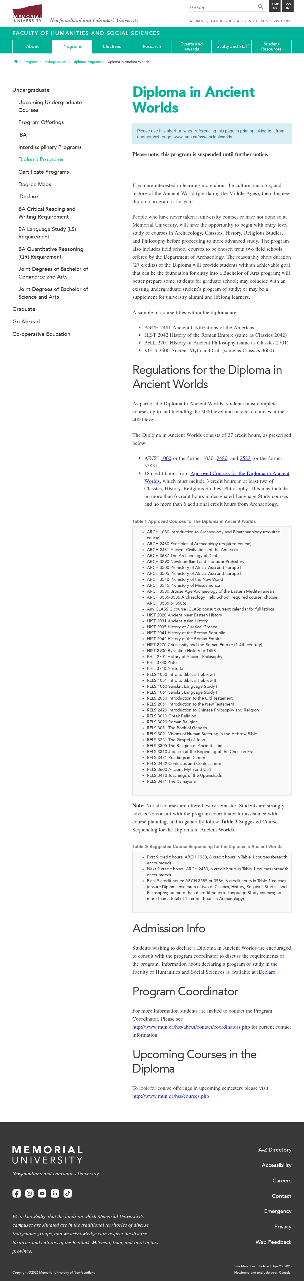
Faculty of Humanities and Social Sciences (86, 33)
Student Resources (271, 47)
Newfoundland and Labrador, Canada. (263, 1272)
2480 (222, 457)
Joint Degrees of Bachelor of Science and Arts (53, 293)
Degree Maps (34, 184)
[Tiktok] (68, 1193)
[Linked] (55, 1193)
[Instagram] (29, 1193)
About (32, 46)
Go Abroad (26, 321)
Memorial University (75, 14)
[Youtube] (42, 1193)
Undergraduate (55, 62)
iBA (22, 135)
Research (152, 46)
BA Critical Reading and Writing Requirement (46, 213)
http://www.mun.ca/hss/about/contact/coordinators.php (191, 1026)
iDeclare (266, 971)
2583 (245, 457)
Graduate (23, 309)
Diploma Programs (87, 62)
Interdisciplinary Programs (50, 147)
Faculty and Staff (231, 46)
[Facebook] (16, 1193)
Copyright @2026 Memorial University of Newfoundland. (54, 1272)
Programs (72, 46)
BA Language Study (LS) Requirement (47, 233)
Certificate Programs (43, 172)
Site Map (241, 1266)
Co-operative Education (41, 334)
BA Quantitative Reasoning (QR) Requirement (50, 253)
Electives (112, 46)
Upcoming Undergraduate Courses (50, 106)
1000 (166, 457)
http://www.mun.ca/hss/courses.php (170, 1095)
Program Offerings (41, 122)
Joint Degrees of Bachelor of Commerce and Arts (53, 273)
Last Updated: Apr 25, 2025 (271, 1266)
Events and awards (191, 47)
